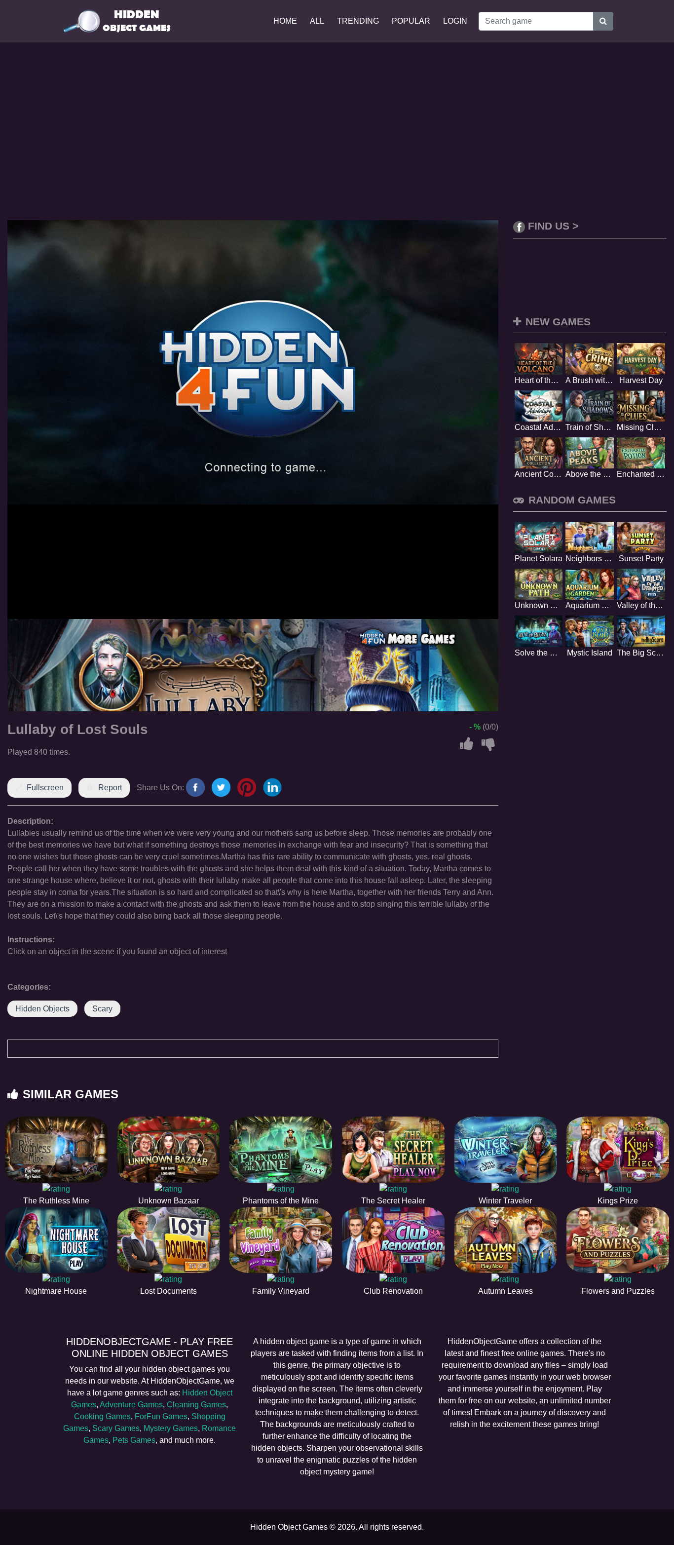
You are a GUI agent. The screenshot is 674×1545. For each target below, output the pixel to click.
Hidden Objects (42, 1008)
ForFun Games (161, 1416)
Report (110, 787)
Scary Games (116, 1428)
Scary (102, 1008)
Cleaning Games (196, 1404)
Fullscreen (45, 787)
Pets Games (133, 1440)
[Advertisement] (337, 131)
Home (285, 21)
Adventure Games (131, 1404)
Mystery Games (171, 1428)
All (317, 21)
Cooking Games (102, 1416)
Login (455, 21)
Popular (411, 21)
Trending (358, 21)
